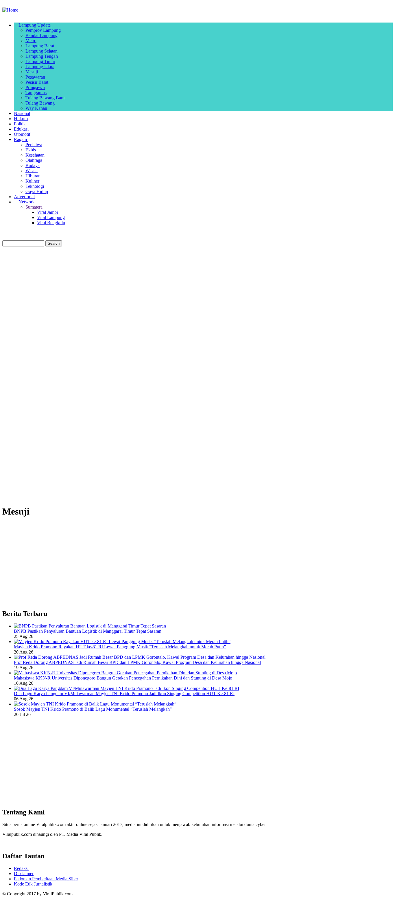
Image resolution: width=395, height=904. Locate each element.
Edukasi (21, 129)
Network (26, 201)
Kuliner (32, 181)
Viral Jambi (47, 212)
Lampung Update (34, 25)
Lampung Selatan (41, 51)
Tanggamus (36, 92)
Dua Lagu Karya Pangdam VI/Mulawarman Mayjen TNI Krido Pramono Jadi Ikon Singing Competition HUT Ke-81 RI (124, 693)
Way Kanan (36, 108)
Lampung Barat (39, 45)
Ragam (21, 139)
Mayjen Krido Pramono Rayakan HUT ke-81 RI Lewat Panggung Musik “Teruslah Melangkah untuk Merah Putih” (120, 646)
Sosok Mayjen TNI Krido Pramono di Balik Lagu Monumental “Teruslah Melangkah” (93, 709)
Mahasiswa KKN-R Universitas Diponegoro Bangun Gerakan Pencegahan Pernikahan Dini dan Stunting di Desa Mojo (123, 677)
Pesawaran (35, 77)
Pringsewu (35, 87)
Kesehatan (35, 155)
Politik (20, 123)
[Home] (10, 10)
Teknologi (34, 186)
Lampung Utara (39, 66)
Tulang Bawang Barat (45, 97)
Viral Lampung (51, 217)
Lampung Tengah (41, 56)
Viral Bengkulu (51, 222)
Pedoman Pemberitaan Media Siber (46, 878)
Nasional (22, 113)
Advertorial (24, 196)
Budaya (32, 165)
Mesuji (31, 71)
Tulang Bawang (40, 103)
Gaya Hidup (36, 191)
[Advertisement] (197, 289)
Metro (30, 40)
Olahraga (33, 160)
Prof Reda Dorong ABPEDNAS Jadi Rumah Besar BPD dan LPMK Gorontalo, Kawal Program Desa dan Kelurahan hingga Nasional (137, 662)
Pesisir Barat (36, 82)
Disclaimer (24, 873)
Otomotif (22, 134)
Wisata (31, 170)
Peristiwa (33, 144)
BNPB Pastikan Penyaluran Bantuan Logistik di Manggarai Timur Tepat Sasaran (87, 631)
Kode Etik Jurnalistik (33, 883)
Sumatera (34, 207)
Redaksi (21, 868)
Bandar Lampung (41, 35)
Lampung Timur (40, 61)
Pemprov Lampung (43, 30)
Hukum (21, 118)
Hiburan (32, 175)
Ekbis (30, 149)
